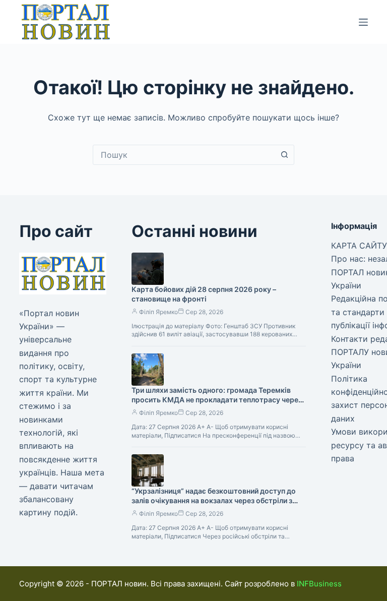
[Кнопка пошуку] (284, 154)
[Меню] (363, 22)
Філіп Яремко (158, 312)
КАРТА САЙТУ (359, 246)
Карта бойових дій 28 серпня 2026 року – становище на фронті (204, 294)
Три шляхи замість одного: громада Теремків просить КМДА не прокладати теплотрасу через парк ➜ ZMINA (217, 399)
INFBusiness (319, 583)
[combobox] (184, 155)
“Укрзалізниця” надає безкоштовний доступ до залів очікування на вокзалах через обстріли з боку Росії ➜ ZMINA (214, 500)
